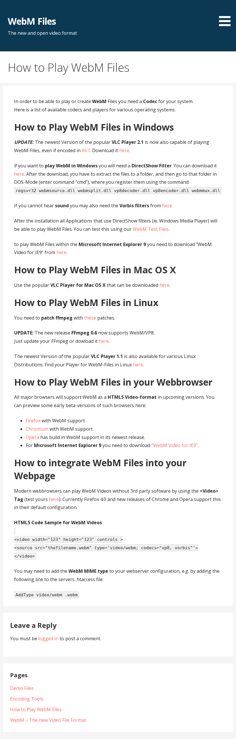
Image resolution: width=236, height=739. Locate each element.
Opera (32, 437)
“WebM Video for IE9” (174, 445)
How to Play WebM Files (36, 709)
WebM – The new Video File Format (48, 720)
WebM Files (32, 21)
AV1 (86, 150)
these (90, 318)
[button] (227, 14)
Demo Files (22, 688)
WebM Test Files (150, 229)
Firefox (33, 420)
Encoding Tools (26, 699)
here (124, 150)
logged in (48, 638)
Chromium (37, 429)
